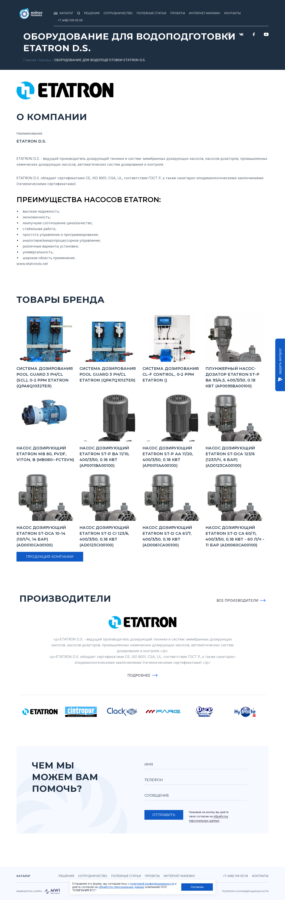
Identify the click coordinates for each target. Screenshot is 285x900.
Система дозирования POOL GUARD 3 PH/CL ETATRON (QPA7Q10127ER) (107, 374)
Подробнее (138, 675)
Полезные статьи (126, 876)
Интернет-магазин (179, 876)
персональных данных (204, 820)
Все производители (237, 600)
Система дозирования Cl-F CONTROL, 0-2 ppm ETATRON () (170, 374)
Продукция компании (49, 557)
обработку (220, 816)
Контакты (260, 876)
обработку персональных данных (121, 887)
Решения (66, 876)
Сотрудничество (92, 876)
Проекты (152, 876)
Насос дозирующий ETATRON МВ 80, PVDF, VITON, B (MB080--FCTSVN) (45, 454)
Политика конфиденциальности (245, 891)
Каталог (23, 876)
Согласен (197, 887)
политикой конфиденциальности (152, 883)
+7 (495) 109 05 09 (70, 20)
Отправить (163, 815)
